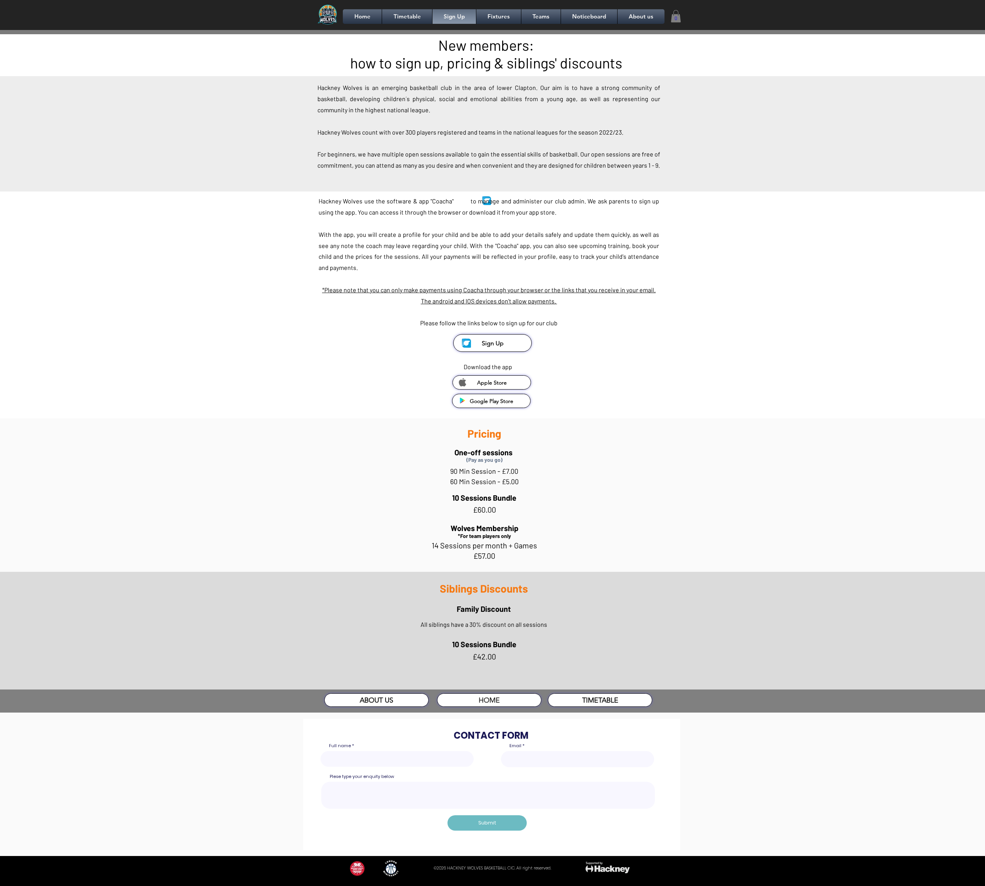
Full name (340, 746)
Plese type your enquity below (362, 776)
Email (515, 746)
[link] (676, 16)
